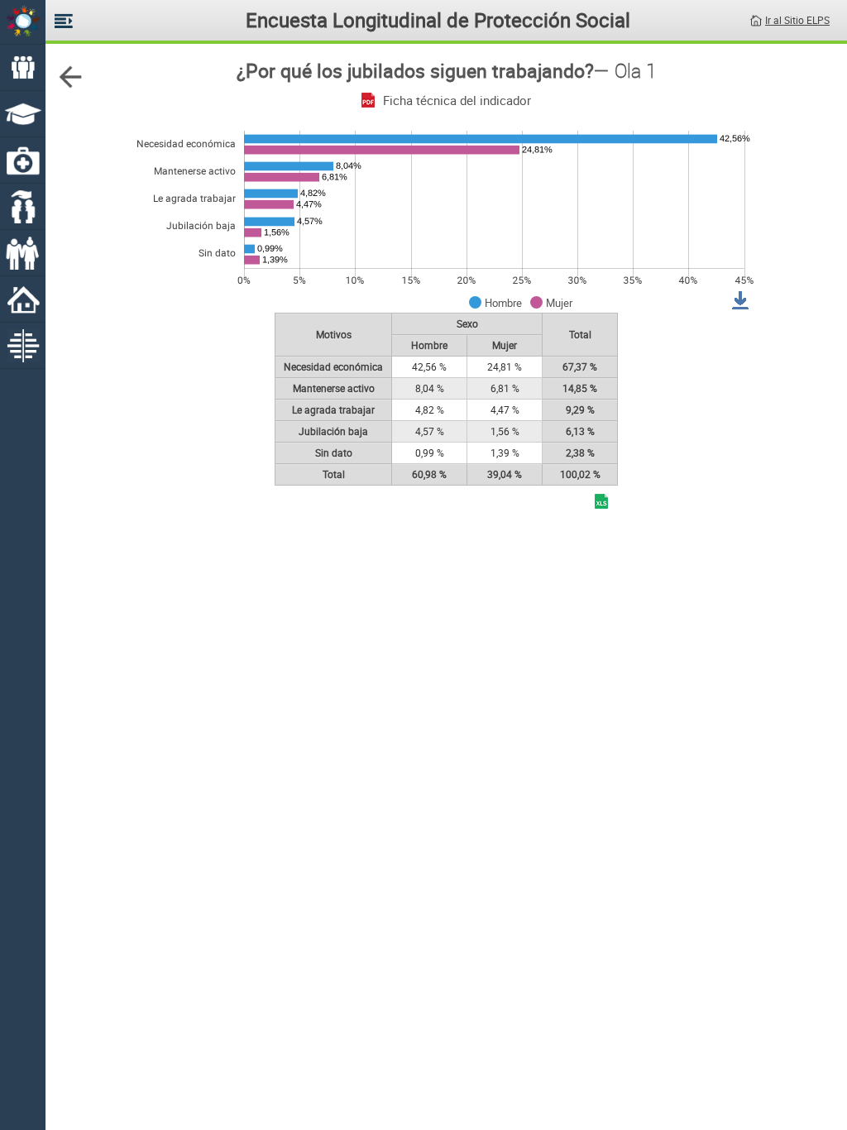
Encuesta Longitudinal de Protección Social (438, 20)
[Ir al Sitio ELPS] (756, 19)
